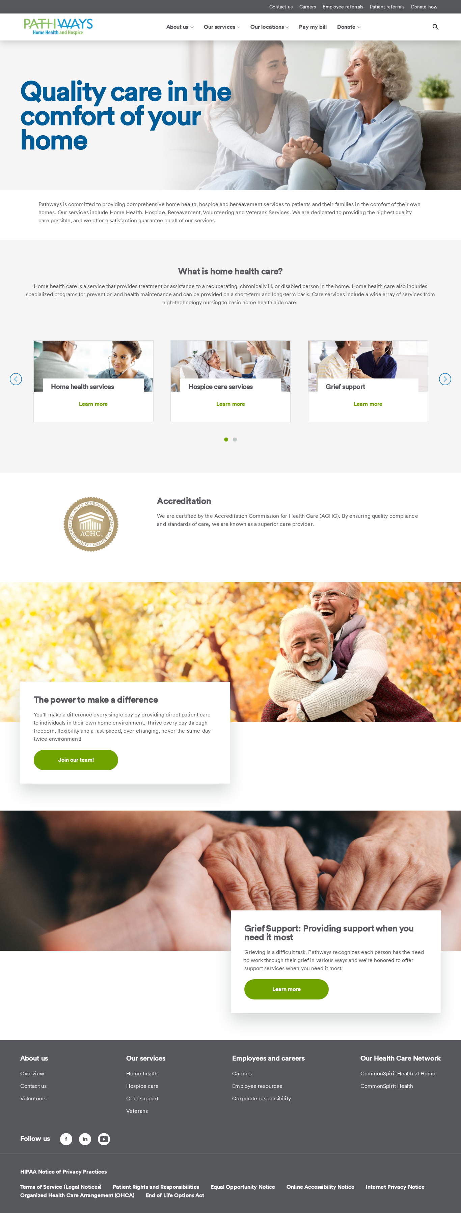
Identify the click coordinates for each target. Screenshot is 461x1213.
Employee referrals (343, 6)
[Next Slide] (445, 379)
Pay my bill (313, 27)
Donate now (424, 6)
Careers (307, 6)
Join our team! (76, 760)
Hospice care (142, 1086)
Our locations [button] (267, 27)
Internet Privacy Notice (395, 1187)
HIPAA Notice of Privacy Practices (63, 1171)
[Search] (436, 26)
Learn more (93, 404)
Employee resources (257, 1086)
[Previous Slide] (16, 379)
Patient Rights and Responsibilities (156, 1187)
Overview (32, 1073)
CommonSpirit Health (386, 1086)
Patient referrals (387, 6)
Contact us (281, 6)
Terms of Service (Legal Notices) (60, 1187)
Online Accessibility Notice (320, 1187)
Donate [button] (346, 27)
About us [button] (177, 27)
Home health (142, 1073)
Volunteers (33, 1098)
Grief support (142, 1098)
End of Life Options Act (175, 1195)
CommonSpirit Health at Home (398, 1073)
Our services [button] (219, 27)
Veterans (137, 1111)
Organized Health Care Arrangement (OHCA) (77, 1195)
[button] (226, 439)
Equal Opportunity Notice (243, 1187)
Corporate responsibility (261, 1098)
